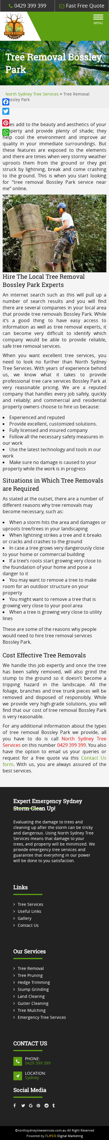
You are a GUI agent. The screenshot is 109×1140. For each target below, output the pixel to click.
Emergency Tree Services (42, 1017)
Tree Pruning (30, 975)
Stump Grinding (33, 989)
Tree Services (30, 904)
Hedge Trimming (34, 982)
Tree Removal (31, 968)
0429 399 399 (29, 5)
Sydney (32, 1077)
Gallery (24, 918)
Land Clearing (31, 996)
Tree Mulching (32, 1010)
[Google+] (5, 117)
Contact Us (28, 925)
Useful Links (29, 911)
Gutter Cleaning (33, 1003)
